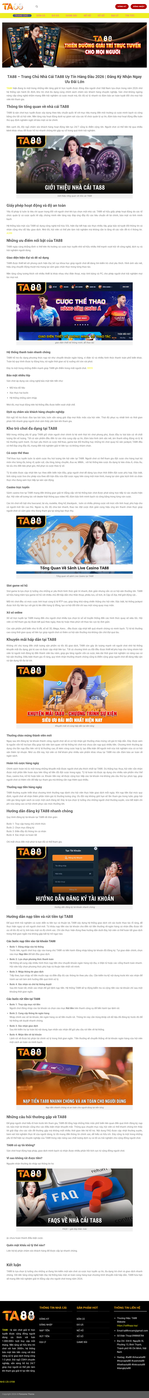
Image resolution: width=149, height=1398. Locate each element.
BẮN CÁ (41, 15)
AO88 (9, 233)
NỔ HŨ (87, 15)
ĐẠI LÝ (115, 15)
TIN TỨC (129, 15)
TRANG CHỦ (21, 15)
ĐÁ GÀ (55, 15)
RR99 (90, 368)
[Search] (37, 6)
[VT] (16, 6)
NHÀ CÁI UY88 (7, 1381)
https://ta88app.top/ (127, 1325)
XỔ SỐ (101, 15)
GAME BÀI (71, 15)
